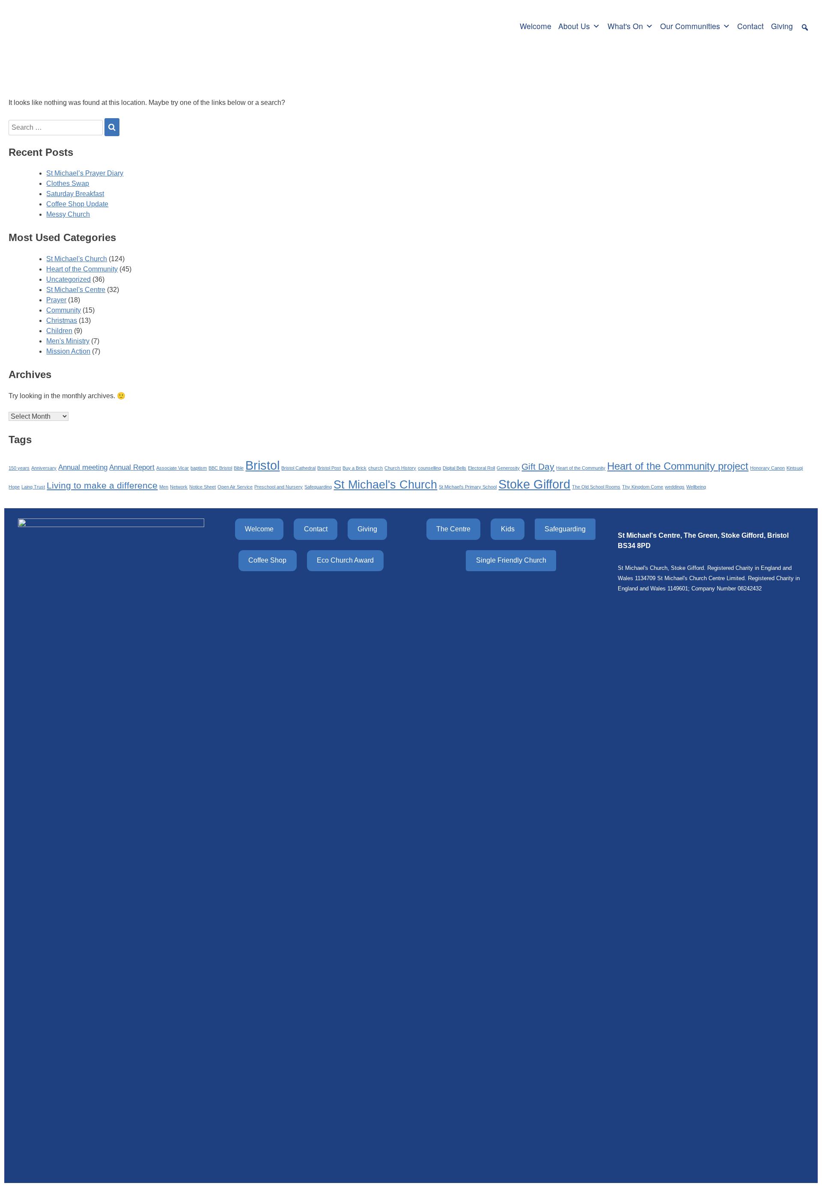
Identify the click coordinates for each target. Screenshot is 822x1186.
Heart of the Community (82, 269)
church (375, 468)
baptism (199, 468)
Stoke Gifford (534, 484)
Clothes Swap (67, 183)
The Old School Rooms (596, 486)
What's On (625, 26)
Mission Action (68, 351)
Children (59, 330)
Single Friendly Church (511, 560)
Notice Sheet (202, 486)
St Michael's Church (76, 258)
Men (163, 486)
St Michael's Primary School (468, 486)
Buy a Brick (354, 468)
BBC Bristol (220, 468)
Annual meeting (82, 467)
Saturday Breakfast (75, 193)
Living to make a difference (102, 485)
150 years (19, 468)
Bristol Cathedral (298, 468)
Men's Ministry (67, 341)
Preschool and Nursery (278, 486)
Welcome (535, 26)
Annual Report (132, 467)
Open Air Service (235, 486)
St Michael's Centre (75, 289)
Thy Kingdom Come (642, 486)
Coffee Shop (267, 560)
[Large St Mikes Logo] (65, 24)
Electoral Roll (481, 468)
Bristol (262, 465)
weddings (675, 486)
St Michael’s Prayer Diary (84, 173)
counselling (429, 468)
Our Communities (690, 26)
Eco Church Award (345, 560)
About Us (574, 26)
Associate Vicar (172, 468)
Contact (750, 26)
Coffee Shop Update (77, 204)
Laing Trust (33, 486)
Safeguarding (318, 486)
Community (63, 310)
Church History (400, 468)
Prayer (56, 300)
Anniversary (44, 468)
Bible (239, 468)
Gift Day (537, 466)
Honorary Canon (767, 468)
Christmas (61, 320)
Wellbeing (696, 486)
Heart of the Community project (677, 466)
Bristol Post (329, 468)
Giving (782, 26)
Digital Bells (454, 468)
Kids (508, 529)
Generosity (508, 468)
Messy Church (68, 214)
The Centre (453, 529)
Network (179, 486)
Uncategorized (68, 279)
